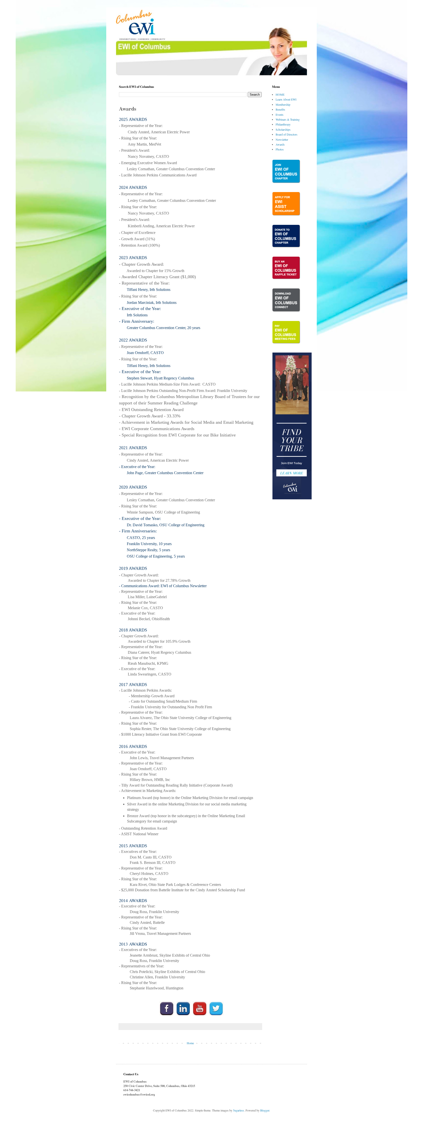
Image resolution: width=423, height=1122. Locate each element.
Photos (280, 149)
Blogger (264, 1110)
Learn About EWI (286, 99)
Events (279, 114)
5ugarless (238, 1110)
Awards (280, 144)
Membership (283, 104)
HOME (280, 94)
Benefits (280, 109)
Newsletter (282, 139)
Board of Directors (286, 134)
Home (190, 1043)
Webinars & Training (288, 119)
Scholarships (283, 129)
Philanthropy (283, 124)
